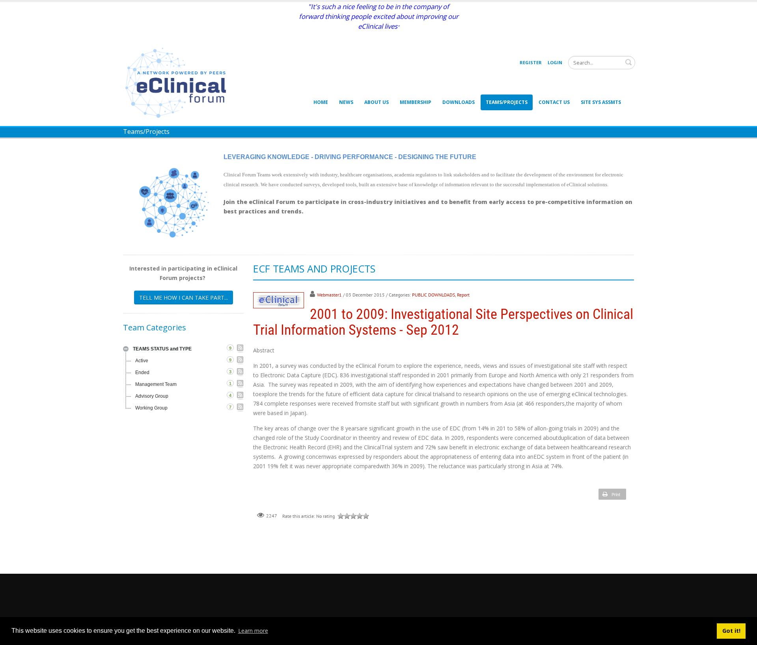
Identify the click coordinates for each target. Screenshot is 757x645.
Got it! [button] (731, 630)
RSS (240, 348)
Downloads (458, 102)
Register (531, 62)
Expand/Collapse (126, 349)
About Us (376, 102)
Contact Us (554, 102)
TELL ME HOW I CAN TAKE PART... (183, 297)
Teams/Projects (507, 102)
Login (555, 62)
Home (320, 102)
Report (463, 295)
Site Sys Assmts (601, 102)
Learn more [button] (253, 630)
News (346, 102)
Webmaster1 (329, 295)
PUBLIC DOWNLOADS (433, 295)
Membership (415, 102)
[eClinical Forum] (178, 82)
